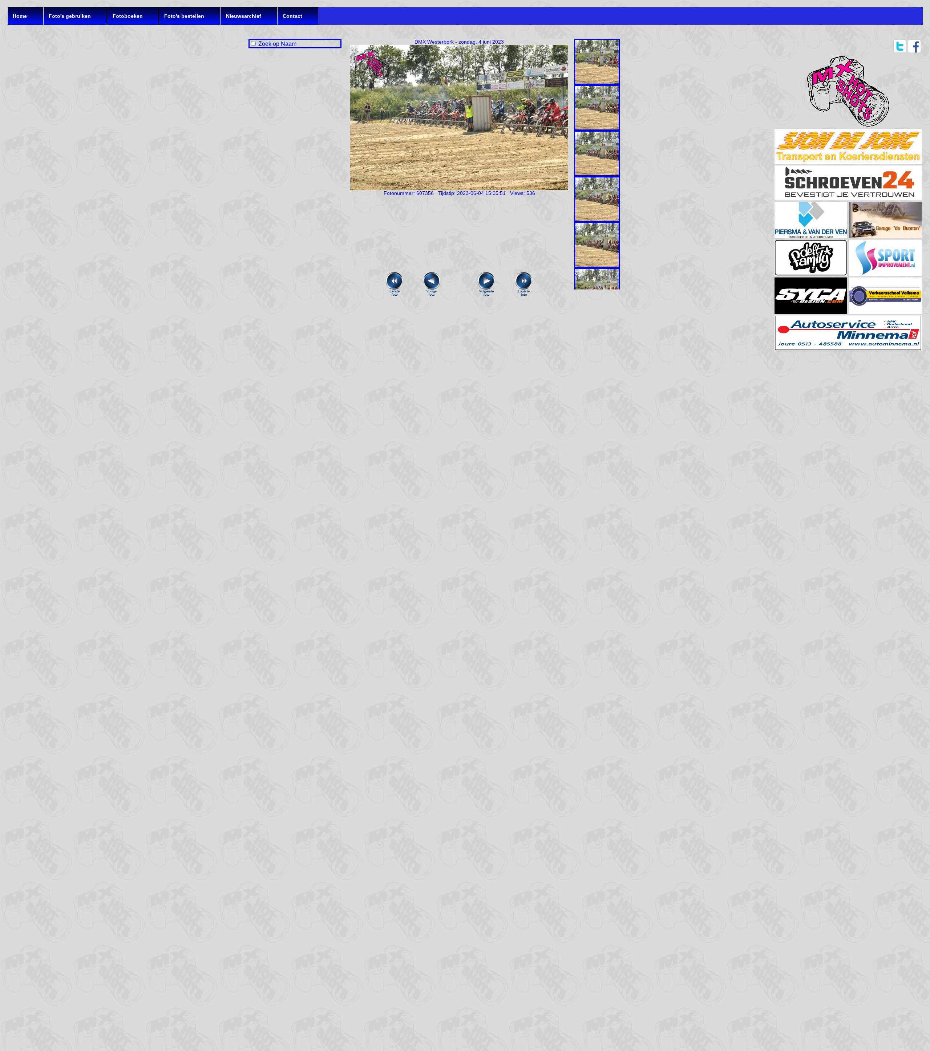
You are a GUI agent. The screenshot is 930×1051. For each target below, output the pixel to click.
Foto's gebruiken (70, 16)
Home (20, 16)
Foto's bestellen (184, 16)
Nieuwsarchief (243, 16)
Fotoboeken (128, 16)
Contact (292, 16)
